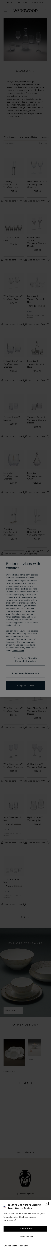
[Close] (46, 1203)
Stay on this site (25, 1236)
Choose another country (16, 1246)
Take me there (25, 1228)
